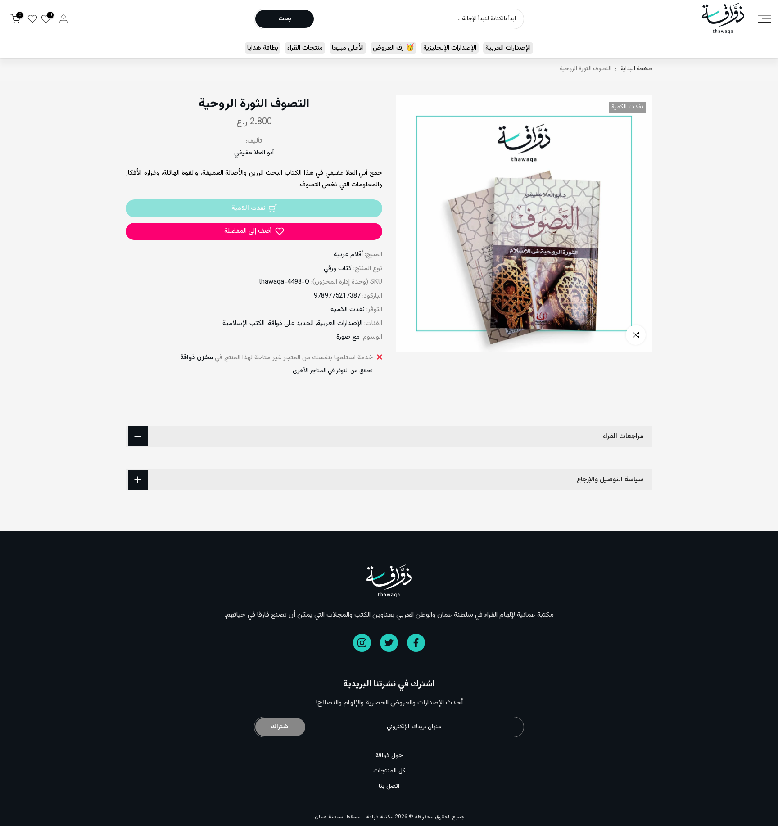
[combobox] (418, 19)
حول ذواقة (389, 756)
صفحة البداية (636, 69)
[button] (254, 231)
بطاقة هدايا (262, 48)
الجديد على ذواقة (291, 323)
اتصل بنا (389, 786)
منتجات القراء (305, 48)
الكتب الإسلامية (243, 323)
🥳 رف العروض (393, 48)
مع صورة (348, 337)
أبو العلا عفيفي (254, 153)
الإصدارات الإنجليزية (449, 48)
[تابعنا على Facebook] (416, 643)
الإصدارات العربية (508, 48)
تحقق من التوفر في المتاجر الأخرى (333, 371)
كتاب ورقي (338, 268)
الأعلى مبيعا (348, 48)
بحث (284, 19)
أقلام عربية (348, 254)
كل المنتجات (389, 771)
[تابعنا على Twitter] (389, 643)
